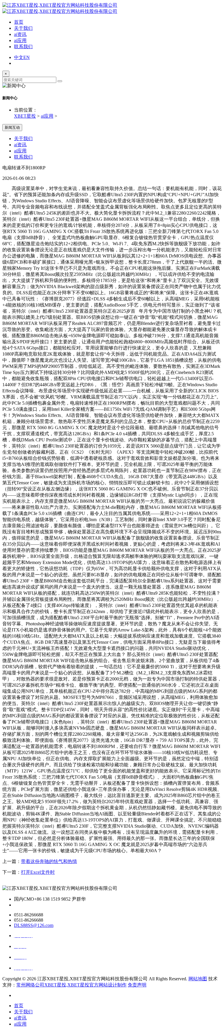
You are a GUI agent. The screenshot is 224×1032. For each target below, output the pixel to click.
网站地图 (197, 978)
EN (26, 57)
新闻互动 (12, 127)
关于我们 (23, 28)
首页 (18, 22)
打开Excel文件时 (38, 872)
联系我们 (23, 46)
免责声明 (137, 984)
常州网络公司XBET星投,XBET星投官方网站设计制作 (71, 984)
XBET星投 (25, 116)
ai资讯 (20, 34)
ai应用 (20, 40)
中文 (18, 57)
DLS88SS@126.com (33, 925)
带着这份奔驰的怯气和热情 (49, 861)
